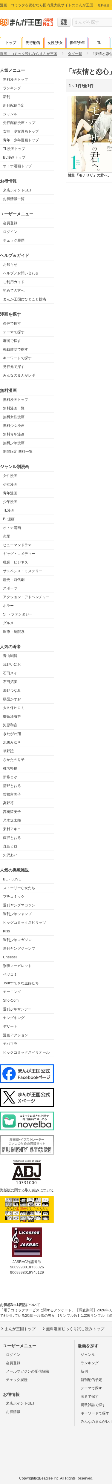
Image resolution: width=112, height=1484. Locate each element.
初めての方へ (13, 290)
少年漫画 (10, 502)
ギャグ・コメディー (19, 554)
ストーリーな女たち (19, 888)
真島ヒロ (10, 846)
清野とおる (12, 786)
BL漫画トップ (14, 157)
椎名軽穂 (10, 768)
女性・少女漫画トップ (21, 131)
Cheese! (10, 957)
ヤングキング (13, 1018)
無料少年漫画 (13, 443)
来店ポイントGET (17, 190)
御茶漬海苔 (12, 716)
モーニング (12, 992)
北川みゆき (12, 742)
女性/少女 (55, 43)
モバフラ (10, 1044)
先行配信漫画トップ (19, 123)
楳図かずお (12, 699)
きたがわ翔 (12, 734)
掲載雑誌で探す (15, 349)
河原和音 (10, 725)
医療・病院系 (13, 632)
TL (99, 43)
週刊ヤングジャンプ (19, 948)
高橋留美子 (12, 812)
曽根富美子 (12, 794)
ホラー (8, 606)
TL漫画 (8, 510)
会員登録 (10, 223)
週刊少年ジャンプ (17, 914)
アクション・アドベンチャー (26, 597)
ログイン (10, 232)
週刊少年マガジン (17, 940)
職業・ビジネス (15, 562)
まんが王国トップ (20, 1329)
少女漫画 (10, 484)
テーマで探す (13, 332)
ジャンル (10, 114)
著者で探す (12, 341)
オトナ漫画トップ (17, 166)
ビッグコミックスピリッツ (24, 922)
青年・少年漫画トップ (21, 140)
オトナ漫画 (12, 528)
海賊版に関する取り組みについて (27, 1190)
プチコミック (13, 896)
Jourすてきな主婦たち (21, 983)
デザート (10, 1026)
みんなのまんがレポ (19, 375)
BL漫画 (9, 519)
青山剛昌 (10, 656)
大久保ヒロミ (13, 708)
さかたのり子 (13, 760)
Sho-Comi (11, 1000)
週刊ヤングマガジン (19, 905)
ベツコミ (10, 974)
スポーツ (10, 588)
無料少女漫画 (13, 425)
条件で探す (12, 323)
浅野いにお (12, 664)
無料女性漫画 (13, 417)
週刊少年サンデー (17, 1009)
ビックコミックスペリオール (26, 1052)
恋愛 (6, 536)
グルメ (8, 623)
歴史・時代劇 (13, 580)
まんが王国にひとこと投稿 (24, 299)
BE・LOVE (12, 879)
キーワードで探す (17, 358)
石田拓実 (10, 682)
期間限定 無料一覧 (18, 451)
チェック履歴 (13, 240)
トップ (10, 43)
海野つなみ (12, 690)
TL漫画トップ (14, 149)
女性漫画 (10, 476)
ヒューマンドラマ (17, 545)
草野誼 (8, 751)
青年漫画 (10, 493)
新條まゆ (10, 777)
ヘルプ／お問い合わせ (21, 273)
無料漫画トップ (15, 79)
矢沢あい (10, 855)
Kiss (6, 931)
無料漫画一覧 (13, 408)
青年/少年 (77, 43)
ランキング (12, 88)
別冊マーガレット (17, 966)
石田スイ (10, 673)
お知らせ (10, 265)
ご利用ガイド (13, 282)
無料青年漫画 (13, 434)
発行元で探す (13, 367)
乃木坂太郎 (12, 820)
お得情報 (13, 1412)
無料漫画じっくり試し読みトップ (75, 1329)
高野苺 (8, 803)
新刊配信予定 (13, 105)
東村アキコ (12, 829)
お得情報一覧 (13, 199)
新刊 (6, 97)
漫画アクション (15, 1035)
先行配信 (33, 43)
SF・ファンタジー (18, 614)
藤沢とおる (12, 838)
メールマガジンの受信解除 (27, 1371)
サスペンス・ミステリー (22, 571)
